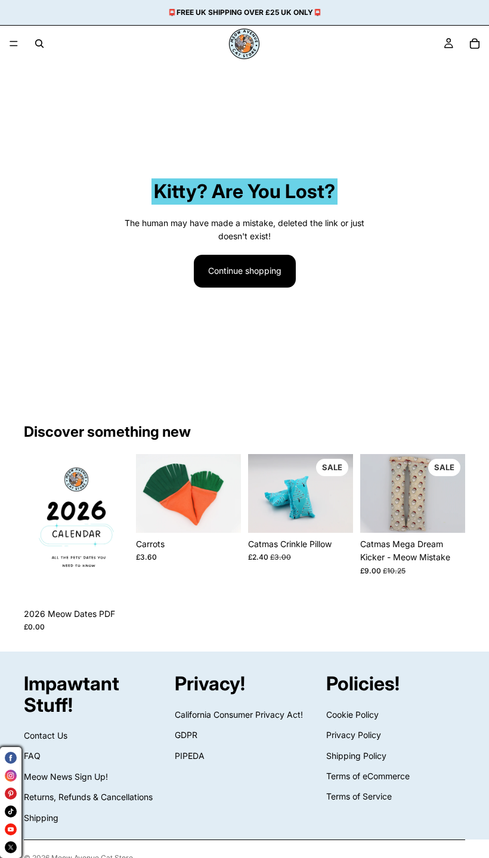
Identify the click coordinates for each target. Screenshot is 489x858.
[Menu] (13, 43)
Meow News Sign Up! (66, 776)
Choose (232, 514)
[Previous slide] (149, 493)
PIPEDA (190, 756)
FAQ (32, 756)
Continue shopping (244, 271)
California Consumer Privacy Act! (239, 714)
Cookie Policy (352, 714)
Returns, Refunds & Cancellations (88, 797)
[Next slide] (228, 493)
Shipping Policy (356, 756)
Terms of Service (359, 797)
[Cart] (475, 43)
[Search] (39, 43)
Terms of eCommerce (368, 776)
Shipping (41, 818)
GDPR (186, 735)
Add (120, 584)
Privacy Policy (353, 735)
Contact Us (45, 735)
